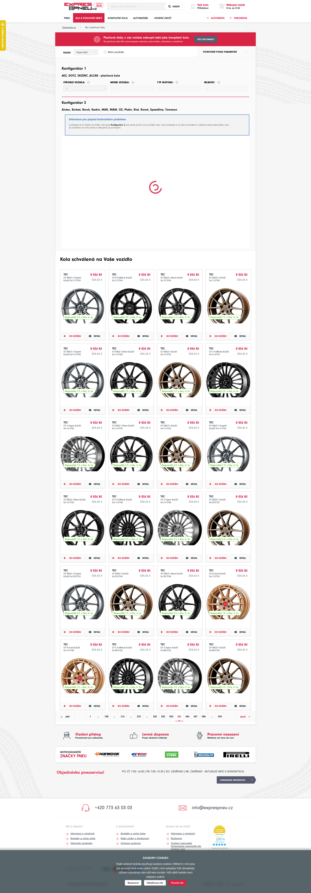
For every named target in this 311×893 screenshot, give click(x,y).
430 (220, 716)
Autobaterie (140, 18)
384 (171, 716)
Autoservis (218, 18)
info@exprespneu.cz (212, 807)
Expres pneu (80, 6)
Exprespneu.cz (69, 27)
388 (204, 716)
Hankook (107, 754)
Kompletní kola (118, 18)
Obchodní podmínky (81, 843)
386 (187, 716)
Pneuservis (240, 18)
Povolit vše (177, 883)
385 (179, 716)
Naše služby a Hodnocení (135, 838)
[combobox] (86, 52)
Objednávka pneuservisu (232, 780)
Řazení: (67, 52)
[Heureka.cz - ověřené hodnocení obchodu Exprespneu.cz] (219, 837)
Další (243, 717)
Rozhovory (176, 838)
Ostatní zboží (162, 18)
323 (139, 716)
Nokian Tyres (172, 754)
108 (106, 716)
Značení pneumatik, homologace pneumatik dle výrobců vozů (186, 846)
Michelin (204, 754)
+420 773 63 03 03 (113, 807)
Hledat (176, 6)
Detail (97, 336)
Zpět (67, 717)
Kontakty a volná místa (82, 838)
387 (195, 716)
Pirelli (236, 754)
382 (155, 716)
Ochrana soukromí (131, 843)
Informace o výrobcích (82, 833)
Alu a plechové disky (88, 18)
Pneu (67, 18)
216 (123, 716)
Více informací (205, 39)
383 (163, 716)
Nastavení (133, 883)
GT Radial (139, 754)
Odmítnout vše (155, 883)
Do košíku (75, 336)
